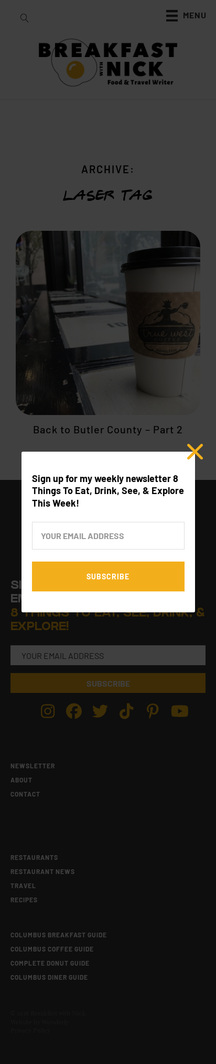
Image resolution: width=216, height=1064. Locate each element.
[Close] (195, 451)
